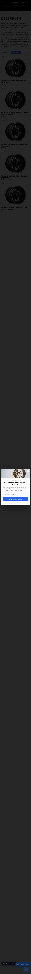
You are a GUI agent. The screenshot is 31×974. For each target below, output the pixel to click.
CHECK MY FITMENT (15, 499)
